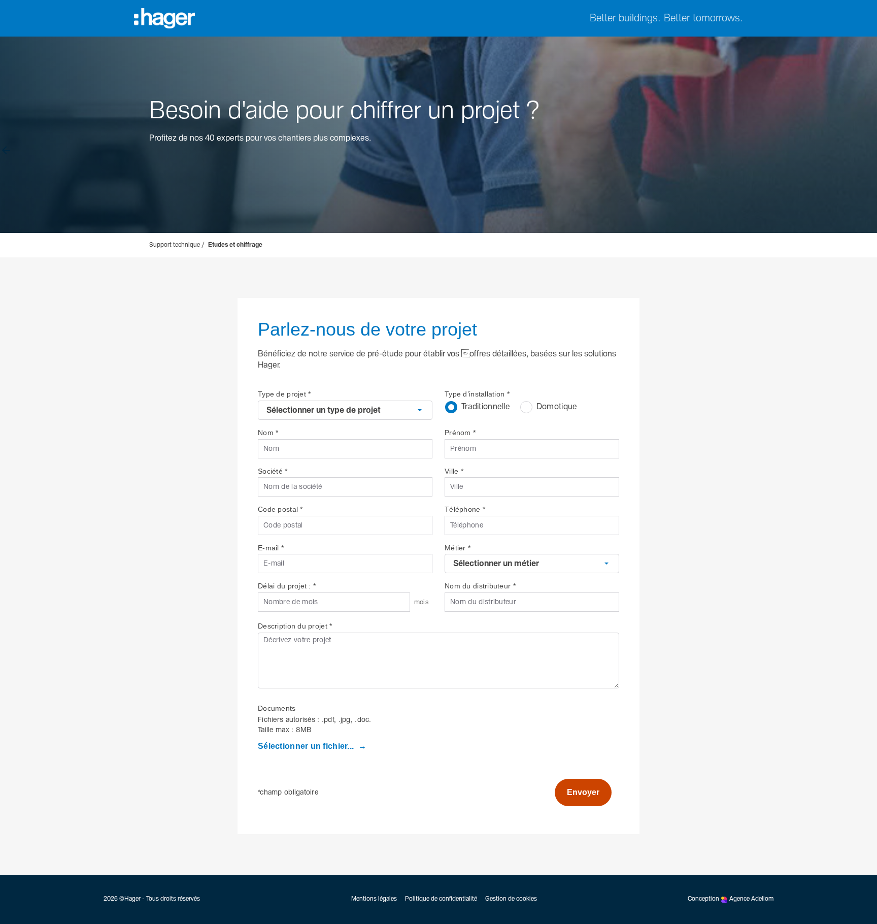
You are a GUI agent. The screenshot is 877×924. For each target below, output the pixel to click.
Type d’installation (477, 394)
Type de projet (284, 394)
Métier (457, 548)
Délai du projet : (287, 586)
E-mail (271, 548)
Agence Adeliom (751, 899)
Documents (277, 708)
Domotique (557, 407)
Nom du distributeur (480, 586)
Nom (268, 432)
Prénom (460, 432)
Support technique (174, 245)
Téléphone (465, 509)
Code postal (280, 509)
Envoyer (583, 792)
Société (273, 471)
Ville (454, 471)
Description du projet (295, 626)
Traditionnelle (485, 407)
